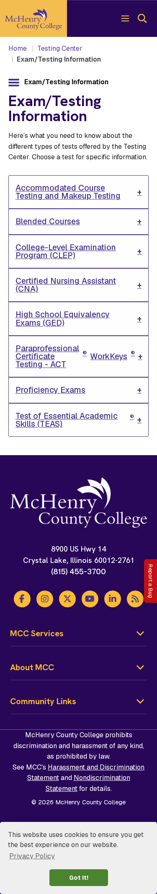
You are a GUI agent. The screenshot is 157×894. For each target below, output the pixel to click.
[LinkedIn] (112, 599)
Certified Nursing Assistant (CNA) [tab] (65, 285)
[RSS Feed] (135, 599)
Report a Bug (150, 581)
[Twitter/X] (67, 599)
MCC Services (37, 633)
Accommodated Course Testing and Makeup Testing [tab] (68, 192)
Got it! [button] (78, 877)
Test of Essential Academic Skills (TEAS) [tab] (74, 420)
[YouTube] (90, 599)
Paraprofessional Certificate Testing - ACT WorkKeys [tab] (75, 356)
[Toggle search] (142, 18)
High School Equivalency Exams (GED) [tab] (62, 318)
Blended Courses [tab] (47, 221)
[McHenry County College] (33, 18)
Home (17, 48)
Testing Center (59, 48)
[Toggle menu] (125, 18)
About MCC (32, 667)
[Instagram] (44, 599)
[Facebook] (22, 599)
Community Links (43, 701)
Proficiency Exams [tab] (50, 390)
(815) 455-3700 (78, 571)
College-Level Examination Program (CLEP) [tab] (65, 251)
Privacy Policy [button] (32, 856)
